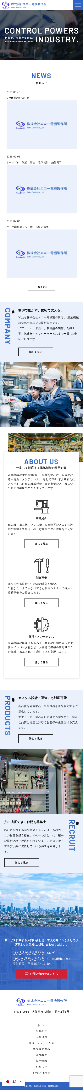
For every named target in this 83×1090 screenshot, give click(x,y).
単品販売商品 (41, 1049)
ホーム (41, 1025)
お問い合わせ (41, 1072)
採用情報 (41, 1060)
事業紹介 (41, 1031)
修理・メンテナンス (41, 1043)
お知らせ (41, 1066)
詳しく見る (35, 352)
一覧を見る (41, 287)
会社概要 (41, 1055)
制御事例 (41, 1037)
